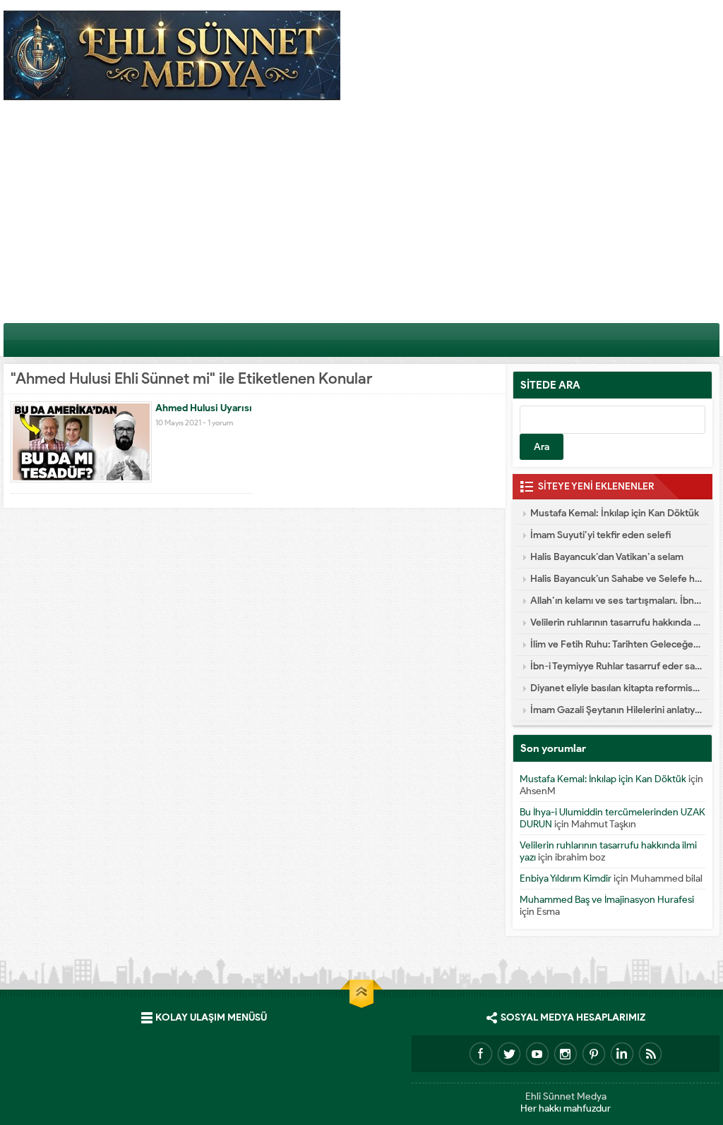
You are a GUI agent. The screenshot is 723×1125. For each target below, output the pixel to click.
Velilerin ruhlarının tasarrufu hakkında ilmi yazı (616, 622)
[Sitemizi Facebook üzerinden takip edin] (480, 1053)
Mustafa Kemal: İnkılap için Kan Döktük (614, 513)
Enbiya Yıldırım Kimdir (565, 878)
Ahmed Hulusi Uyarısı (203, 408)
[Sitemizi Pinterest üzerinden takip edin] (593, 1053)
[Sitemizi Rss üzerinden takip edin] (650, 1053)
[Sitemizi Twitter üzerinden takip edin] (509, 1053)
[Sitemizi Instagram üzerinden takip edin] (565, 1053)
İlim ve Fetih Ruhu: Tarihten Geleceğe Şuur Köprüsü (616, 644)
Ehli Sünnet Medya (566, 1096)
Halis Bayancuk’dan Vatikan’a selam (606, 557)
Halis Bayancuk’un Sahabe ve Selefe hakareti (616, 579)
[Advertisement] (361, 216)
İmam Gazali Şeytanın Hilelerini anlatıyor (616, 710)
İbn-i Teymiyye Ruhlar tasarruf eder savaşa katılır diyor (616, 666)
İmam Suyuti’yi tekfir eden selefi (600, 535)
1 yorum (220, 422)
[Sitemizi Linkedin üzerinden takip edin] (622, 1053)
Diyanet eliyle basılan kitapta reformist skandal (616, 688)
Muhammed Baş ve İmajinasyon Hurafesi (607, 900)
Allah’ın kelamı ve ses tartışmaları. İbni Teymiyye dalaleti (616, 601)
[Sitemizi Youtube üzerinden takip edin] (537, 1053)
